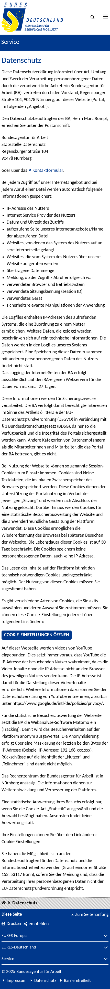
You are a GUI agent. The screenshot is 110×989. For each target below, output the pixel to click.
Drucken (14, 924)
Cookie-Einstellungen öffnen (36, 635)
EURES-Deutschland (19, 947)
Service (8, 959)
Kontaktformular (47, 170)
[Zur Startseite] (32, 17)
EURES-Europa (14, 936)
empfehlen (39, 924)
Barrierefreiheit (77, 980)
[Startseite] (4, 903)
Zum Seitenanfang (91, 914)
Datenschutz (25, 903)
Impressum (17, 980)
